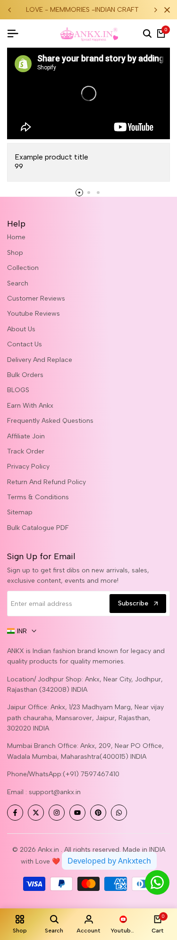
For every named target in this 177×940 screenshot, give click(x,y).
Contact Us (24, 344)
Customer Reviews (36, 298)
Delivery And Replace (39, 360)
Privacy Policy (28, 466)
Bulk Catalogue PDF (38, 528)
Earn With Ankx (30, 406)
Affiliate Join (26, 436)
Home (16, 237)
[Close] (165, 10)
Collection (23, 268)
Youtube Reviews (33, 314)
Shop (15, 253)
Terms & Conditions (38, 497)
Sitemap (20, 512)
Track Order (25, 451)
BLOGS (18, 390)
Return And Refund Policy (46, 482)
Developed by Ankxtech (109, 861)
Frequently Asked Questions (50, 421)
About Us (21, 329)
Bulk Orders (25, 375)
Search (17, 283)
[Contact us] (157, 882)
